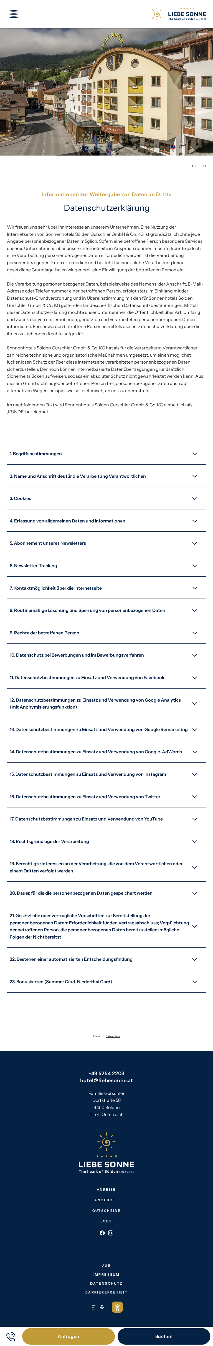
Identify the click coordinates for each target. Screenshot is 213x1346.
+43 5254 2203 (106, 1073)
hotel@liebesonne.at (106, 1080)
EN (203, 166)
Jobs (106, 1221)
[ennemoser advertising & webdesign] (93, 1307)
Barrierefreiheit (106, 1292)
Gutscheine (106, 1211)
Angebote (106, 1200)
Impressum (106, 1274)
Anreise (106, 1189)
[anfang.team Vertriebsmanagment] (102, 1307)
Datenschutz (106, 1283)
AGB (106, 1265)
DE (194, 166)
